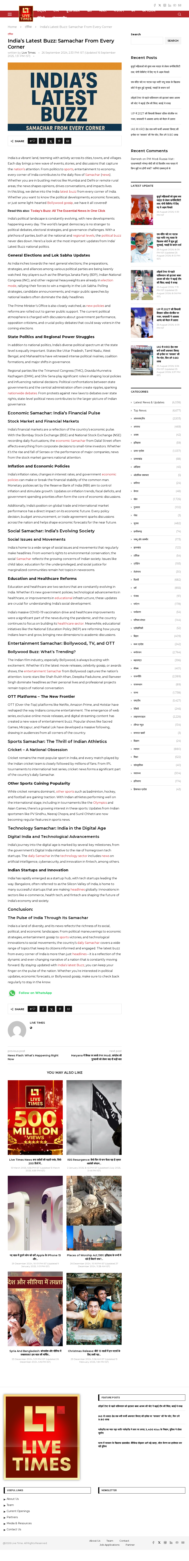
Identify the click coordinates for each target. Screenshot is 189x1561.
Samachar (92, 175)
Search (136, 34)
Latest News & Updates (157, 402)
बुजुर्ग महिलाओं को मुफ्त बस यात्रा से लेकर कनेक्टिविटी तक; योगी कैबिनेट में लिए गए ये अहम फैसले (169, 202)
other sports (65, 791)
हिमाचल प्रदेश (157, 789)
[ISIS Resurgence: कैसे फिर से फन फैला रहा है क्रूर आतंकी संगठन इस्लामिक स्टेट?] (93, 1117)
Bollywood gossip (60, 203)
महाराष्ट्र (157, 660)
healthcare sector (71, 623)
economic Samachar (71, 441)
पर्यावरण (157, 612)
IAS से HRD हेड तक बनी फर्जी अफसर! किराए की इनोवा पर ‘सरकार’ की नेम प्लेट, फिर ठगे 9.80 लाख (168, 354)
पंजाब (157, 596)
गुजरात (157, 507)
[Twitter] (159, 5)
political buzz (111, 235)
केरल (157, 491)
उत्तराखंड (157, 458)
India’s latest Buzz (71, 965)
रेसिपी (157, 708)
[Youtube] (174, 5)
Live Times (28, 52)
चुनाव (157, 523)
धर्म (133, 11)
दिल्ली (157, 579)
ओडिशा (157, 467)
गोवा (157, 515)
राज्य (56, 11)
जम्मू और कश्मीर (157, 539)
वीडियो (41, 18)
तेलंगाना (157, 571)
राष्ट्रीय (41, 11)
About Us (94, 1540)
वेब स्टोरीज (148, 11)
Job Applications (109, 1544)
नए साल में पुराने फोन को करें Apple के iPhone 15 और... (35, 1257)
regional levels (83, 235)
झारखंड (157, 547)
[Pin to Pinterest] (59, 141)
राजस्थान (157, 684)
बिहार (157, 636)
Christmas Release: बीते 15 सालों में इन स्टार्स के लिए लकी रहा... (94, 1352)
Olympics (100, 802)
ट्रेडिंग (157, 563)
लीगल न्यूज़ (157, 724)
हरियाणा (157, 781)
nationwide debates (22, 393)
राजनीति (157, 676)
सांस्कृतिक (157, 765)
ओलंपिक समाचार (157, 475)
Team (109, 1540)
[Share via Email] (67, 141)
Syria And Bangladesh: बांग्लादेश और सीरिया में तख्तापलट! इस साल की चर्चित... (35, 1352)
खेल (89, 11)
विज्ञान (157, 741)
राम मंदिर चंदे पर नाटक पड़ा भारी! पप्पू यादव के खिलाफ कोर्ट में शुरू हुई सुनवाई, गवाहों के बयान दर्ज (169, 240)
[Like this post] (33, 141)
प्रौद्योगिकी (157, 628)
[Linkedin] (169, 5)
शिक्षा (157, 757)
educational (64, 598)
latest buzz (68, 191)
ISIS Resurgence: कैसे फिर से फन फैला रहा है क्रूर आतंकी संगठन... (94, 1161)
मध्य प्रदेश (157, 644)
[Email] (179, 5)
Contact (124, 1540)
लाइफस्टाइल (157, 716)
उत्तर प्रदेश (157, 450)
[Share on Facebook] (42, 141)
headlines (78, 889)
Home (12, 27)
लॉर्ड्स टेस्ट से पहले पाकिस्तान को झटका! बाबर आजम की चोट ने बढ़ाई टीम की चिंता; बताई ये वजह (169, 277)
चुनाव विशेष (73, 11)
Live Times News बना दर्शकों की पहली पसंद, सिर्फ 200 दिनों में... (35, 1161)
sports (68, 169)
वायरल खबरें (157, 733)
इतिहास (157, 442)
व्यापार (102, 11)
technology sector (73, 856)
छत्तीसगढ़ (157, 531)
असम (157, 434)
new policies (95, 306)
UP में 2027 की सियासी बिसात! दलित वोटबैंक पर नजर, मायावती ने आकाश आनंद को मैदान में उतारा (169, 315)
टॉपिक (28, 27)
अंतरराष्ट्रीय (59, 18)
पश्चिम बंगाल (157, 620)
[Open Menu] (10, 14)
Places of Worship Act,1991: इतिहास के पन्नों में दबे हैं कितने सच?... (94, 1257)
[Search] (179, 14)
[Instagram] (164, 5)
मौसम (157, 668)
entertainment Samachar (42, 671)
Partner (130, 1544)
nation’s (19, 169)
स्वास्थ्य (157, 773)
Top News (157, 410)
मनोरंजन (119, 11)
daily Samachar (39, 856)
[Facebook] (154, 5)
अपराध (157, 426)
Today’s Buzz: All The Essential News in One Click (67, 211)
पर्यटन (157, 604)
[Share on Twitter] (50, 141)
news (105, 175)
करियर (157, 483)
